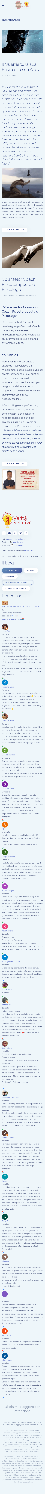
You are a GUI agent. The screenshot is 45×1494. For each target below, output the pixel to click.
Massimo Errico (8, 687)
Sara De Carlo (7, 1335)
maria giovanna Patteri (11, 962)
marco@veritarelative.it (15, 539)
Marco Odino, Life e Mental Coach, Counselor (20, 606)
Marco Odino (29, 551)
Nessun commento (27, 295)
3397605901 (18, 545)
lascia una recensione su (12, 619)
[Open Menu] (3, 5)
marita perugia (8, 891)
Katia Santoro (7, 931)
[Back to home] (22, 5)
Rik (3, 829)
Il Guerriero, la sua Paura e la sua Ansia (21, 67)
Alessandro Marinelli (10, 1097)
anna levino (6, 1005)
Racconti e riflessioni (16, 588)
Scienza (31, 570)
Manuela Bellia (8, 721)
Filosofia (10, 576)
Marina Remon (8, 1138)
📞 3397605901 (16, 542)
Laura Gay (6, 631)
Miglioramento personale (18, 582)
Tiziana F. (5, 1181)
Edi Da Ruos (7, 989)
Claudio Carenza (8, 755)
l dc (3, 1298)
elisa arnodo (7, 1360)
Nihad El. (5, 1261)
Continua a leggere (15, 230)
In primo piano (12, 570)
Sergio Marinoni (8, 857)
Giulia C (5, 1221)
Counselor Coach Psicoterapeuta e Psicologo (19, 284)
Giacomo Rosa (8, 789)
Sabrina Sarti (7, 1048)
